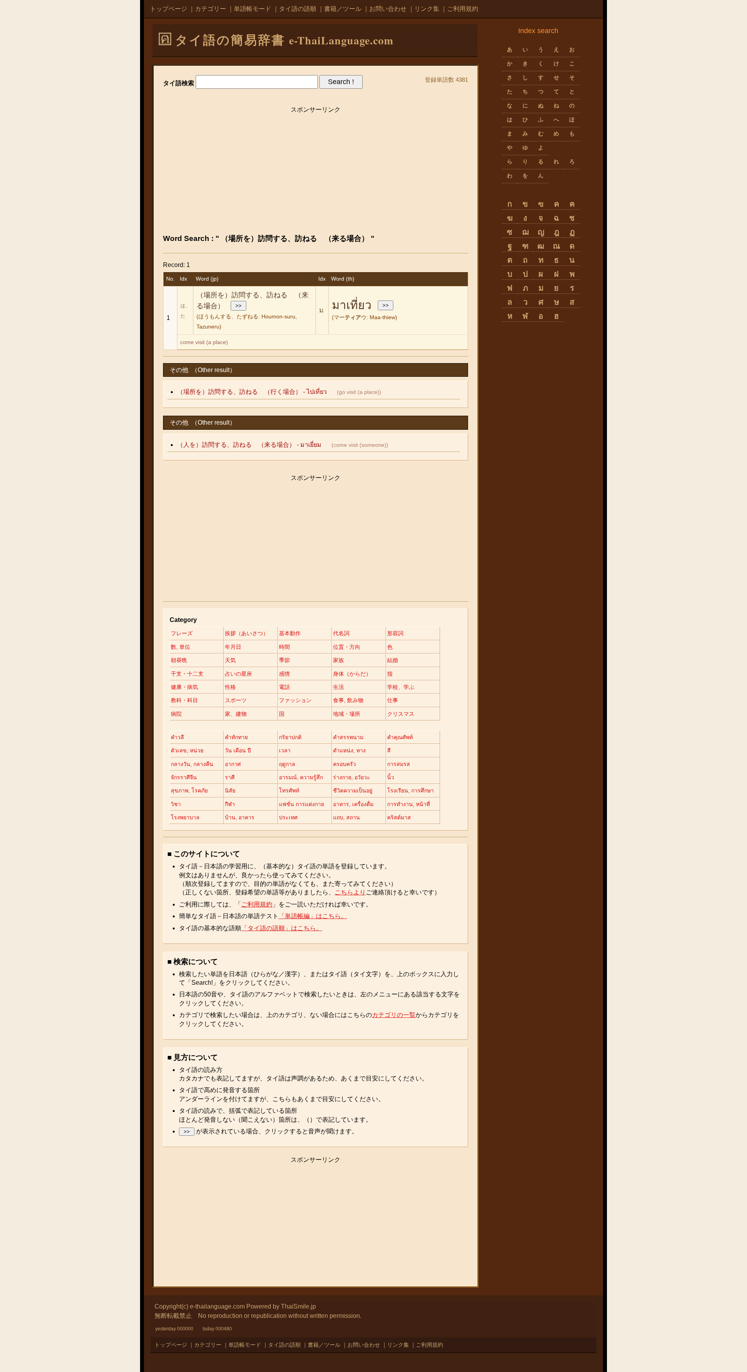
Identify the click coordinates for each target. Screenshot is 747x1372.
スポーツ (236, 700)
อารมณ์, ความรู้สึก (301, 777)
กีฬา (230, 804)
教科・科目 (184, 700)
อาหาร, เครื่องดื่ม (353, 804)
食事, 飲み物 (348, 700)
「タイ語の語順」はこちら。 (281, 928)
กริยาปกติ (290, 737)
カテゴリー (210, 8)
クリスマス (400, 714)
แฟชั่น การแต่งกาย (301, 804)
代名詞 (341, 633)
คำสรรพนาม (348, 737)
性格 (230, 687)
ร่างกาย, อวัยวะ (351, 777)
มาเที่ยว (352, 305)
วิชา (176, 804)
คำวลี (177, 737)
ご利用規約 (462, 8)
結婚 (392, 660)
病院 (176, 714)
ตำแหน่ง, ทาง (349, 750)
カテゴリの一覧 (394, 1015)
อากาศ (233, 764)
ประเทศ (288, 817)
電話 (284, 687)
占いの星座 (238, 674)
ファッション (295, 700)
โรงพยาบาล (185, 817)
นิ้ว (390, 777)
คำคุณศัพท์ (400, 737)
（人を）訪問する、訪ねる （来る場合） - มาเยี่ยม (249, 444)
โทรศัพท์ (289, 790)
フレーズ (182, 633)
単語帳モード (252, 8)
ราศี (230, 777)
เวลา (285, 750)
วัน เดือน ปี (238, 750)
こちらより (350, 892)
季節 (284, 660)
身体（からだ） (352, 674)
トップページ (168, 8)
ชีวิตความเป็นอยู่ (352, 790)
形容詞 (395, 633)
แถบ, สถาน (346, 817)
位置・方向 (346, 647)
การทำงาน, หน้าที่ (408, 804)
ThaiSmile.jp (298, 1306)
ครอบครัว (344, 764)
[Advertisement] (315, 172)
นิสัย (230, 790)
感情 (284, 674)
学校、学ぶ (400, 687)
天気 (230, 660)
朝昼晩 (179, 660)
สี (389, 750)
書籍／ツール (342, 8)
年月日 (233, 647)
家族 (338, 660)
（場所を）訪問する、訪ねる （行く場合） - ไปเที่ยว (252, 391)
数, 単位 (180, 647)
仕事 (392, 700)
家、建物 (236, 714)
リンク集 (426, 8)
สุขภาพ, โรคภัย (189, 790)
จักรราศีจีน (184, 777)
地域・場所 (346, 714)
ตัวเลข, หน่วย (187, 750)
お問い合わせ (388, 8)
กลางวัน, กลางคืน (192, 764)
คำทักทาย (236, 737)
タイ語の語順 (297, 8)
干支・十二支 (187, 674)
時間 (284, 647)
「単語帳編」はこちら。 (313, 916)
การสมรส (398, 764)
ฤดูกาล (287, 764)
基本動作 (290, 633)
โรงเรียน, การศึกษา (410, 790)
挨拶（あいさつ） (246, 633)
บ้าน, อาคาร (239, 817)
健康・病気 (184, 687)
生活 (338, 687)
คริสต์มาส (399, 817)
